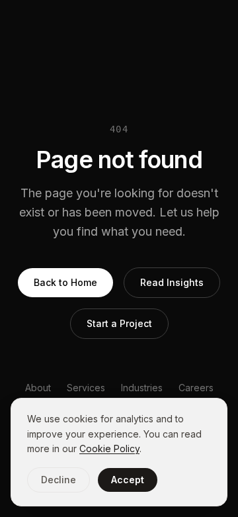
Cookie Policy (109, 448)
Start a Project (119, 323)
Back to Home (65, 282)
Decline (58, 479)
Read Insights (172, 282)
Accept (127, 479)
